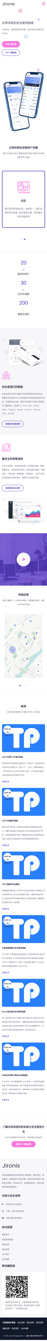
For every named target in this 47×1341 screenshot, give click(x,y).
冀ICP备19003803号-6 (34, 1336)
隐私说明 (5, 1244)
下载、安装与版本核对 (15, 1211)
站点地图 (5, 1259)
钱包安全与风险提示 (14, 1204)
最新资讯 (5, 1235)
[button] (21, 239)
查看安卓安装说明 (12, 424)
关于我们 (5, 1254)
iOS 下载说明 (10, 53)
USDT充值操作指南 (10, 821)
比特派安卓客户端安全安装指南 (15, 1075)
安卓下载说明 (10, 44)
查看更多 (5, 782)
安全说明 (21, 1322)
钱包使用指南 (7, 1240)
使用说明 (5, 1249)
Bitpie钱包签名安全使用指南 (13, 1012)
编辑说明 (6, 1328)
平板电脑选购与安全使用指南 (14, 948)
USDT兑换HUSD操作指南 (12, 757)
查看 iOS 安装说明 (23, 1144)
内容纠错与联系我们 (14, 1218)
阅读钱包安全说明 (12, 488)
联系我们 (15, 1328)
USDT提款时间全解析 (11, 884)
